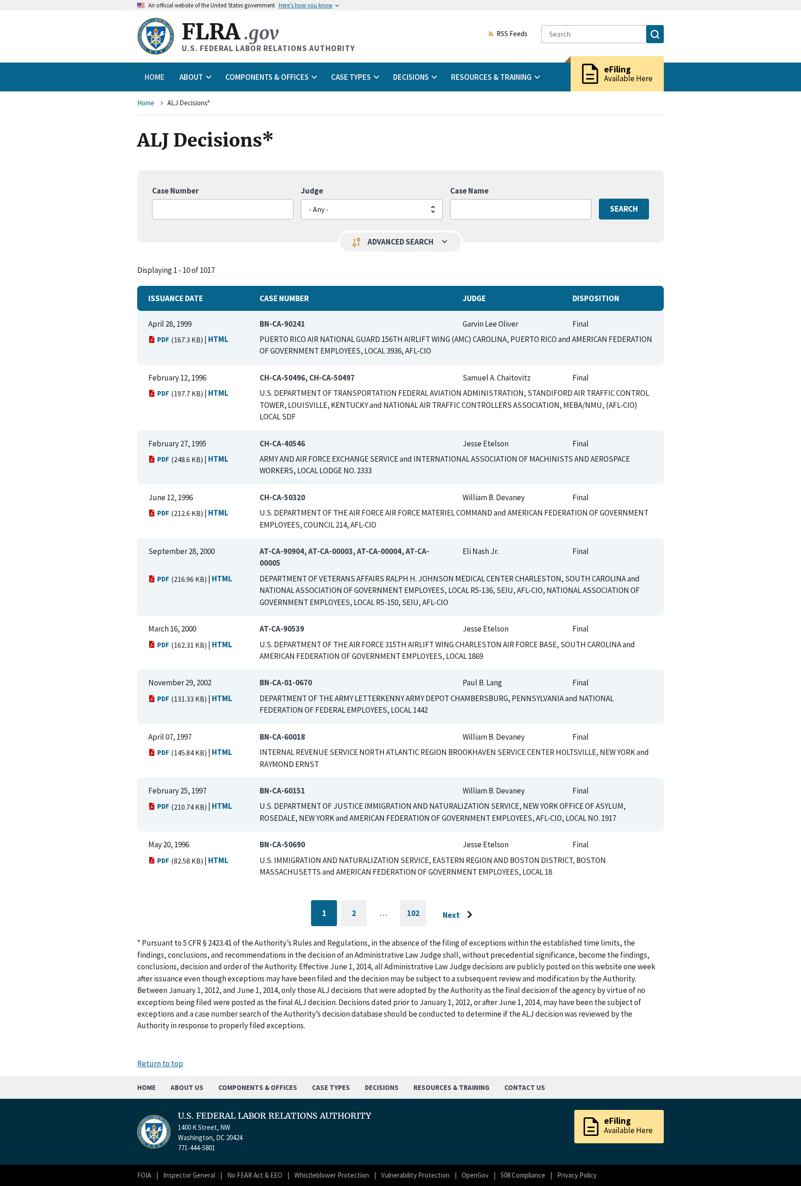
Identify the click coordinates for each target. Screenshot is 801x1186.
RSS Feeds (512, 34)
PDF (163, 339)
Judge (312, 191)
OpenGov (475, 1175)
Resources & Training (451, 1087)
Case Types (331, 1087)
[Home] (155, 36)
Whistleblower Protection (331, 1175)
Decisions (382, 1087)
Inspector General (189, 1175)
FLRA (230, 31)
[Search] (655, 34)
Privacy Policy (577, 1175)
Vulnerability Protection (415, 1175)
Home (155, 77)
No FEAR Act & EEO (254, 1175)
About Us (187, 1087)
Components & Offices (257, 1087)
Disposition (595, 298)
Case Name (469, 191)
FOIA (144, 1175)
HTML (218, 339)
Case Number (175, 191)
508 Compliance (523, 1175)
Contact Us (524, 1087)
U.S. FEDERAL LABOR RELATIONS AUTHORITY (274, 1116)
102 (416, 917)
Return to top (160, 1063)
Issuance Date (175, 298)
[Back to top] (778, 1163)
